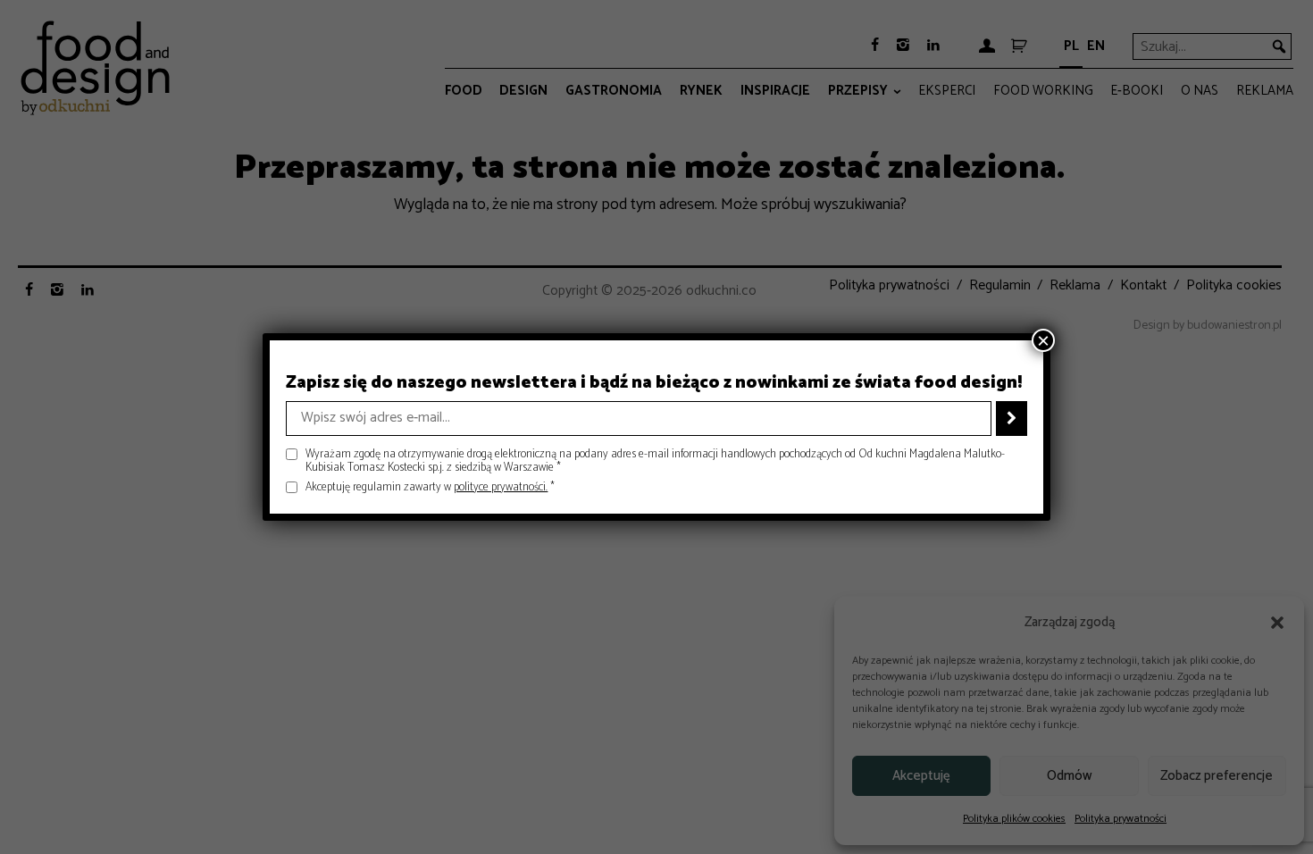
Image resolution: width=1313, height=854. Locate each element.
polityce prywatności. (501, 487)
